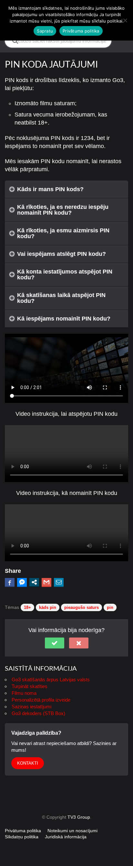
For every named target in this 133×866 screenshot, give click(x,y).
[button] (54, 643)
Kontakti (27, 763)
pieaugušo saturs (81, 607)
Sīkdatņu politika (21, 836)
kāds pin (47, 607)
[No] (125, 20)
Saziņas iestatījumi (31, 706)
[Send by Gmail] (46, 582)
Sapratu (45, 30)
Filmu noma (24, 693)
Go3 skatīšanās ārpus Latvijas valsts (51, 679)
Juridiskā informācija (66, 836)
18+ (27, 607)
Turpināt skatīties (29, 686)
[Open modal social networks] (34, 582)
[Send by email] (59, 582)
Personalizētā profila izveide (41, 700)
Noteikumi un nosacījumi (72, 830)
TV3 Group (78, 817)
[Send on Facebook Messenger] (22, 582)
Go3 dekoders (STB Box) (38, 713)
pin (110, 607)
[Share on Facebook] (10, 582)
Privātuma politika (23, 830)
